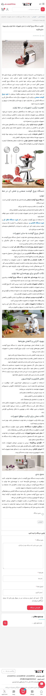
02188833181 (11, 676)
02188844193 (20, 676)
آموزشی (34, 17)
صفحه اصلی (41, 17)
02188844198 (30, 676)
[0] (23, 693)
